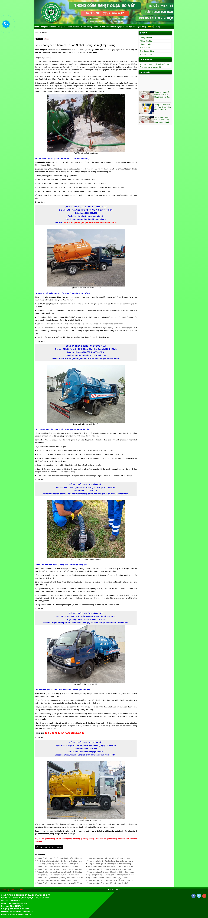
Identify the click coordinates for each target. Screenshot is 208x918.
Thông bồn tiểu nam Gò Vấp (74, 27)
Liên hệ (157, 27)
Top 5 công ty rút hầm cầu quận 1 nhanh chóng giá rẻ (57, 880)
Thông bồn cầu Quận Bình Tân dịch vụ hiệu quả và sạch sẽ (110, 858)
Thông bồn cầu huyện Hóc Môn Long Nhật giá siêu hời (57, 866)
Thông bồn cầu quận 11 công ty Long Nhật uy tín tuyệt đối (109, 869)
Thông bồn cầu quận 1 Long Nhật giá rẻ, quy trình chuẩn (58, 875)
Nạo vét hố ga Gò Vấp (137, 27)
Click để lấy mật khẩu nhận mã (50, 847)
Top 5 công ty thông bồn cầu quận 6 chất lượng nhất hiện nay (110, 875)
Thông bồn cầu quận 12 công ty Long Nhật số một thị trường (59, 872)
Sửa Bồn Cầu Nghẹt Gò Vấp (117, 27)
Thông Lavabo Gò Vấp (96, 27)
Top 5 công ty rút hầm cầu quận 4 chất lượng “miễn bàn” (109, 878)
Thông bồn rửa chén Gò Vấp (51, 27)
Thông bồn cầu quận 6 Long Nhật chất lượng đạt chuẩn (108, 883)
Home (36, 27)
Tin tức (150, 27)
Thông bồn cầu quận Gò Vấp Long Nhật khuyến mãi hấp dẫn (59, 858)
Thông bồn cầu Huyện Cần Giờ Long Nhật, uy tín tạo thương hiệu (162, 116)
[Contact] (6, 24)
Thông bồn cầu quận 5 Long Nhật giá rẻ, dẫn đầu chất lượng (110, 880)
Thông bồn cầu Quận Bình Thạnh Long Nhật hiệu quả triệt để (60, 878)
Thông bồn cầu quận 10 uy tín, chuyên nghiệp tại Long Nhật (59, 869)
